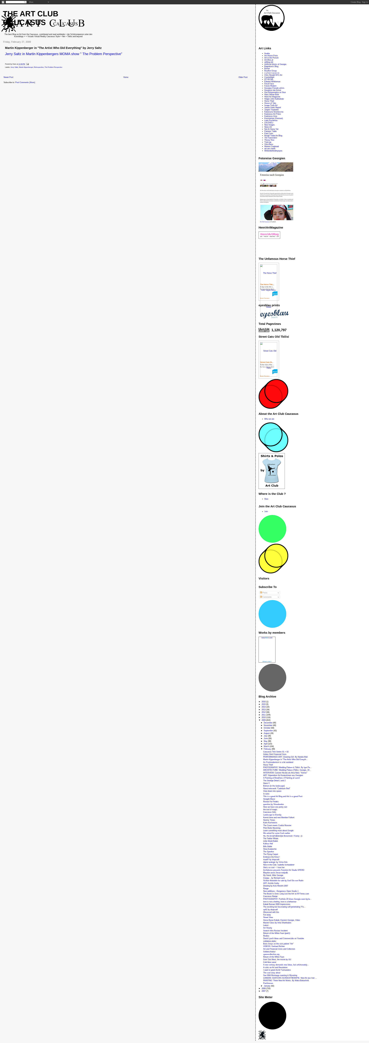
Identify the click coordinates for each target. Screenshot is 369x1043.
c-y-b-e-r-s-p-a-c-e (271, 73)
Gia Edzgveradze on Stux (275, 92)
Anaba (267, 53)
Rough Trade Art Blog (273, 136)
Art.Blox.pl (268, 60)
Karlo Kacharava (270, 823)
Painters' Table (270, 131)
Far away (267, 915)
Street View (268, 917)
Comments (267, 597)
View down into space (272, 791)
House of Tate (270, 103)
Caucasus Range (270, 896)
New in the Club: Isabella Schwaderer (278, 865)
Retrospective (39, 67)
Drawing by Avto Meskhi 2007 (275, 886)
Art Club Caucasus (264, 221)
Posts (264, 593)
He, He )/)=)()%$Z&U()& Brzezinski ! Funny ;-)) (282, 836)
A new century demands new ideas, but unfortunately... (286, 965)
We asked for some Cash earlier (276, 833)
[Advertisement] (53, 73)
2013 (264, 710)
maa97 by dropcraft (271, 859)
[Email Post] (27, 64)
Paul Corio (268, 133)
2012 (264, 712)
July (266, 736)
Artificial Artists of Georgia (275, 64)
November (268, 725)
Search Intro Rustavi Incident (275, 931)
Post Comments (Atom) (25, 82)
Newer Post (8, 77)
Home (125, 77)
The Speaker (268, 852)
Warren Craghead (271, 146)
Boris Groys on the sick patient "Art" (278, 944)
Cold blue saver (269, 962)
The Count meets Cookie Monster (277, 825)
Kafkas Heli (268, 844)
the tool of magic (270, 809)
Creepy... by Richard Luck (274, 878)
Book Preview (264, 298)
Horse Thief (269, 101)
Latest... (266, 925)
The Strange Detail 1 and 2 (274, 780)
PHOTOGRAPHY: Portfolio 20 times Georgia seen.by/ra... (287, 899)
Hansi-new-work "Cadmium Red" (276, 788)
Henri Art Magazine (272, 97)
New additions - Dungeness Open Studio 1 (281, 891)
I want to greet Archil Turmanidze (277, 970)
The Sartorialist (270, 138)
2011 (264, 715)
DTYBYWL (268, 79)
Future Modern (270, 86)
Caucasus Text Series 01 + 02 (276, 752)
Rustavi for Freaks (271, 801)
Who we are (269, 419)
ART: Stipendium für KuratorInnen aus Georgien (283, 775)
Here (266, 499)
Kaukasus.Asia (270, 116)
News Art (268, 127)
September (268, 731)
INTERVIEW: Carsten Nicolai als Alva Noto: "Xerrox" (285, 773)
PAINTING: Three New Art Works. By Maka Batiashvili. (286, 980)
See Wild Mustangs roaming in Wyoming (280, 975)
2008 (264, 988)
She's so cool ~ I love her (274, 867)
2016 (264, 702)
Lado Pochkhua (270, 120)
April (266, 744)
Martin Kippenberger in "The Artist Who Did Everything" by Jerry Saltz (53, 47)
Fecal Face (269, 84)
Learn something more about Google (278, 830)
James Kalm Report (272, 107)
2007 (264, 991)
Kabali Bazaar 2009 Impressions (276, 904)
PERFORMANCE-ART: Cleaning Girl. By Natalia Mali (285, 757)
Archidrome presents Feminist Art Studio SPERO (283, 870)
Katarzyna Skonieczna (273, 112)
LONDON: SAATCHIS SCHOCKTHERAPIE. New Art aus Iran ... (290, 978)
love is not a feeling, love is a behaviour (279, 902)
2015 (264, 704)
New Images (269, 125)
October (267, 728)
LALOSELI (268, 123)
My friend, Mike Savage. (273, 875)
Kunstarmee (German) (273, 118)
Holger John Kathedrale (274, 99)
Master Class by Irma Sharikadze (277, 923)
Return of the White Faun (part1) (276, 933)
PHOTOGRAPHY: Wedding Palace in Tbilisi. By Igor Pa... (287, 767)
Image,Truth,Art (270, 105)
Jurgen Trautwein (271, 110)
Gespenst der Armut (272, 90)
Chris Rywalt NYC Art (273, 75)
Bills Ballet (267, 846)
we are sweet (269, 148)
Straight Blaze (269, 799)
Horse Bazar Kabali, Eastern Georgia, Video (281, 920)
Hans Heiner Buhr (271, 94)
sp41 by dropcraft (270, 909)
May (266, 741)
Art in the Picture (271, 58)
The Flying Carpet (270, 854)
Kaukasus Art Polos (272, 114)
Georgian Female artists (274, 88)
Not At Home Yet (271, 129)
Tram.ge (267, 142)
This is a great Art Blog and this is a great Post (282, 796)
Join (266, 511)
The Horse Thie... (267, 284)
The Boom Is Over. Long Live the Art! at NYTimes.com (286, 894)
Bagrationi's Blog (271, 66)
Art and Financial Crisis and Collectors (279, 949)
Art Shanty (267, 928)
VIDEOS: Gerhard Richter (274, 946)
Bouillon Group (270, 71)
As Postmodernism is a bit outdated (278, 762)
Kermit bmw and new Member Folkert (278, 817)
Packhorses (268, 983)
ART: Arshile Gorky (271, 883)
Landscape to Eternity (272, 815)
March (267, 746)
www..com (266, 638)
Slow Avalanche (269, 849)
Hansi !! (266, 783)
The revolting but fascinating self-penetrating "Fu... (284, 907)
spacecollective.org (271, 954)
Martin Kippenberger (26, 67)
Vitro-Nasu (268, 144)
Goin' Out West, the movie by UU (277, 959)
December (268, 723)
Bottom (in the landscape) (274, 786)
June (266, 738)
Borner (267, 68)
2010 (264, 717)
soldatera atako (269, 941)
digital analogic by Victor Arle (275, 862)
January (267, 986)
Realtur (266, 936)
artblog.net (268, 62)
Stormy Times (269, 820)
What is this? (266, 661)
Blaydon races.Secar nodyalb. (275, 873)
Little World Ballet (270, 841)
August (267, 733)
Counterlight (269, 77)
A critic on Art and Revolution (275, 967)
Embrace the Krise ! (271, 857)
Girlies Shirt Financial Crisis (274, 754)
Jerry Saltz (14, 67)
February (268, 749)
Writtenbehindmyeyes (273, 151)
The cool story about (271, 973)
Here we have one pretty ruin (275, 807)
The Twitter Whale (270, 838)
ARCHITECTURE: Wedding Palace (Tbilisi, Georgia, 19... (287, 770)
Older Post (243, 77)
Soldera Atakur (269, 952)
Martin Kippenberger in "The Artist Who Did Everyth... (285, 759)
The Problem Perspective (53, 67)
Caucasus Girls (269, 812)
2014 (264, 707)
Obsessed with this (271, 912)
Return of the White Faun (273, 957)
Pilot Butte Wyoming (271, 828)
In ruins (266, 794)
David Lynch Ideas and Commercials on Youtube (283, 938)
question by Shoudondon (273, 804)
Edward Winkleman (272, 81)
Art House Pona (271, 56)
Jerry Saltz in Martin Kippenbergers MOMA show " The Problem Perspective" (63, 54)
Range (266, 888)
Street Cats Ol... (266, 362)
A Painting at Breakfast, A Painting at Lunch (281, 778)
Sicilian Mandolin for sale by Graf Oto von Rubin (283, 880)
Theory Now (269, 140)
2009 (264, 720)
